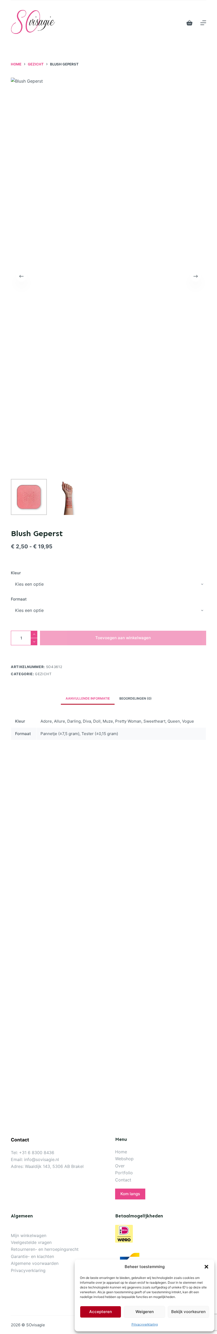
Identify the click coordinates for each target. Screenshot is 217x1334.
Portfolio (124, 1172)
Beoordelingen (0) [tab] (135, 698)
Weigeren (144, 1311)
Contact (123, 1179)
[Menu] (203, 23)
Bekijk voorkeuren (188, 1311)
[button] (206, 1266)
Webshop (124, 1158)
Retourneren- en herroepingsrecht (45, 1249)
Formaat (19, 599)
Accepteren (100, 1311)
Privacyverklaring (145, 1324)
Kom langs (130, 1193)
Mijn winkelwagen (28, 1235)
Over (120, 1165)
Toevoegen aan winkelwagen (123, 637)
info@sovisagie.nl (41, 1159)
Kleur (16, 572)
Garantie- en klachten (32, 1256)
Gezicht (43, 674)
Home (121, 1151)
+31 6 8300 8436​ (36, 1152)
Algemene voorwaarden (34, 1263)
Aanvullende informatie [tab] (88, 698)
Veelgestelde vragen (31, 1242)
